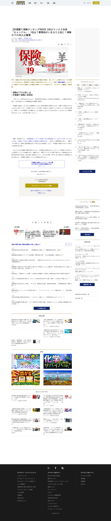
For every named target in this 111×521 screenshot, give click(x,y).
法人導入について (21, 500)
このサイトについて (22, 475)
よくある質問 (20, 492)
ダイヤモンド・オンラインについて (26, 472)
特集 (48, 3)
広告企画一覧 (79, 298)
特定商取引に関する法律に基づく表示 (26, 487)
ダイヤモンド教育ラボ (53, 506)
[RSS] (62, 468)
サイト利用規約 (21, 484)
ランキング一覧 (87, 171)
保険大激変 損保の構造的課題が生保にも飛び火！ (31, 40)
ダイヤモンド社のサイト (54, 472)
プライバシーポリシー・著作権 (25, 489)
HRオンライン (51, 500)
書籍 (54, 3)
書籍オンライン (51, 487)
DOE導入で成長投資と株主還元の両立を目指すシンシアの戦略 (87, 223)
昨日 (84, 85)
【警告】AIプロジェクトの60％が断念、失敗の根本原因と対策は (87, 218)
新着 (30, 3)
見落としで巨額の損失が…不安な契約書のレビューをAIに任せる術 (87, 229)
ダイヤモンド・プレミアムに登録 (42, 185)
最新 (78, 85)
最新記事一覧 (87, 284)
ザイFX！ (50, 492)
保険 (16, 40)
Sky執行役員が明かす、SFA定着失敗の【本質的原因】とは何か (87, 206)
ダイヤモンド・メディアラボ (55, 509)
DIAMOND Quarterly (53, 498)
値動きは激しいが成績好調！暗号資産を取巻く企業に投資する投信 (87, 212)
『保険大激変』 (61, 82)
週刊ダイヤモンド (52, 478)
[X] (48, 468)
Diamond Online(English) (54, 475)
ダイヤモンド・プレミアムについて (26, 478)
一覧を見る (87, 234)
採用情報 (83, 481)
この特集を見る (41, 308)
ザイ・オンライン (52, 489)
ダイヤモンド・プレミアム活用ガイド (26, 481)
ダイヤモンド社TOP (86, 475)
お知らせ (83, 484)
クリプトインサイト (52, 503)
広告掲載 (19, 495)
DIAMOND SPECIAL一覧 (82, 294)
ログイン (89, 2)
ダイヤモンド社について (87, 472)
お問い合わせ (20, 498)
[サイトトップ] (21, 3)
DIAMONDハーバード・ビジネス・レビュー (58, 481)
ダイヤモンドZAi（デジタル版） (55, 484)
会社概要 (83, 478)
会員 (96, 85)
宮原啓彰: (28, 38)
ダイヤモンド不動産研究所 (54, 495)
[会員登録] (96, 2)
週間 (90, 85)
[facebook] (55, 468)
